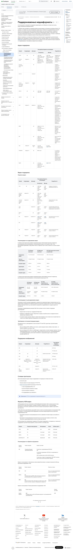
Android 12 (46, 535)
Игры (26, 527)
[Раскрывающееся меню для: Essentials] (16, 1)
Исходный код (18, 533)
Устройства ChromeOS (39, 531)
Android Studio (65, 1)
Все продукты (55, 542)
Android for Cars (37, 533)
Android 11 (46, 537)
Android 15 (46, 530)
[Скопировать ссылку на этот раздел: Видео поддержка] (30, 172)
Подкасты (17, 538)
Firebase (38, 542)
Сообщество (23, 6)
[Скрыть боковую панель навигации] (13, 548)
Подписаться (59, 547)
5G (25, 535)
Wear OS (36, 529)
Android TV (37, 534)
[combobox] (44, 1)
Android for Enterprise (19, 529)
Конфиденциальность (29, 533)
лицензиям (38, 506)
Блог (16, 536)
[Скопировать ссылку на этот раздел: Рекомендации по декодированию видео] (40, 300)
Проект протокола (24, 384)
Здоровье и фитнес (28, 530)
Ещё (29, 1)
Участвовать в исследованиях (66, 534)
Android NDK (56, 537)
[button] (6, 30)
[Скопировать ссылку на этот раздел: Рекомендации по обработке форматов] (39, 441)
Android (17, 528)
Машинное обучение (29, 528)
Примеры (16, 6)
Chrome (34, 542)
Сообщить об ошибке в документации (67, 530)
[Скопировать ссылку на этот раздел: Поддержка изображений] (36, 338)
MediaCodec (20, 39)
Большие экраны (38, 528)
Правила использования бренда (35, 547)
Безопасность (18, 531)
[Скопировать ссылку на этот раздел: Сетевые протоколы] (32, 376)
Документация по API (57, 534)
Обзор (2, 6)
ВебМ (47, 146)
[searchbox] (7, 10)
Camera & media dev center (7, 4)
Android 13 (46, 533)
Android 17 (46, 527)
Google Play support (66, 532)
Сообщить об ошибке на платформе (67, 527)
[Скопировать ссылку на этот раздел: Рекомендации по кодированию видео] (39, 240)
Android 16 (46, 528)
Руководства (9, 6)
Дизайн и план (22, 1)
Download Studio (57, 536)
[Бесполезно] (60, 17)
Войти (70, 1)
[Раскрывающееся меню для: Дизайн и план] (26, 1)
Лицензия (26, 547)
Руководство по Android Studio (56, 530)
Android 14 (46, 532)
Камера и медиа (28, 532)
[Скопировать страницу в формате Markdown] (57, 22)
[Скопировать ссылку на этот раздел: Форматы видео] (27, 175)
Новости (17, 534)
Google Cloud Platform (47, 542)
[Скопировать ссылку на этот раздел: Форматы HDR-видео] (32, 401)
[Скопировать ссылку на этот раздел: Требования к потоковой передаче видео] (40, 321)
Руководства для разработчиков (57, 532)
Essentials (13, 1)
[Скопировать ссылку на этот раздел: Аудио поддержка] (31, 45)
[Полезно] (58, 17)
